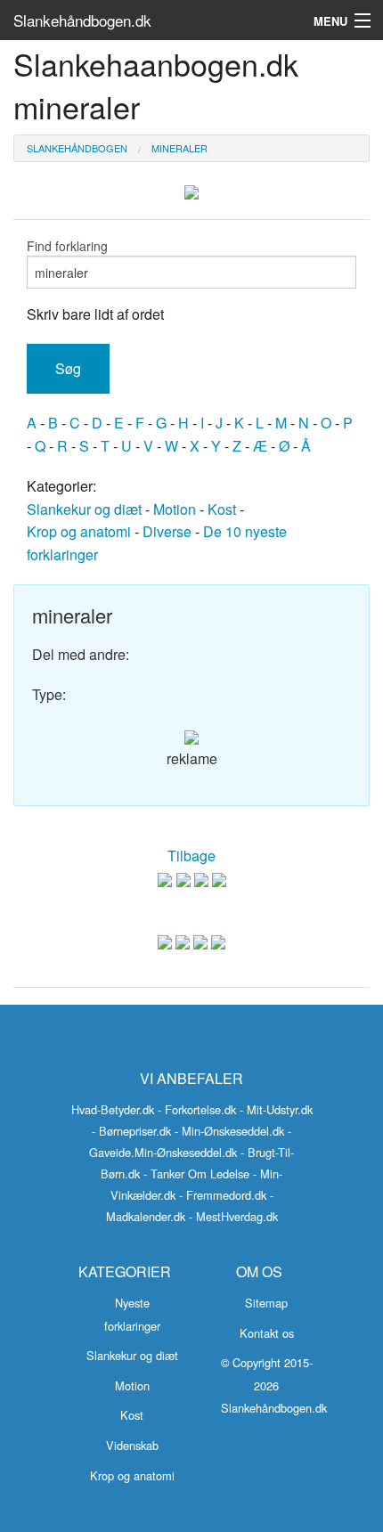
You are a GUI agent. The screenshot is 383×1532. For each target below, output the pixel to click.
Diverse (167, 531)
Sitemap (266, 1302)
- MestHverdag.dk (233, 1216)
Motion (174, 509)
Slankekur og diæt (84, 509)
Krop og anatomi (79, 531)
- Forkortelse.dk (197, 1109)
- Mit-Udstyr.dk (276, 1109)
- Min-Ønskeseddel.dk (229, 1130)
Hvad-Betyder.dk (112, 1109)
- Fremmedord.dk (222, 1194)
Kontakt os (267, 1332)
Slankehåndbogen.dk (82, 20)
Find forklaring (67, 246)
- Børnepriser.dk (131, 1130)
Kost (222, 509)
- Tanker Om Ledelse (196, 1173)
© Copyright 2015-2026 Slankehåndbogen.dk (274, 1385)
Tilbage (191, 855)
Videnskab (132, 1445)
